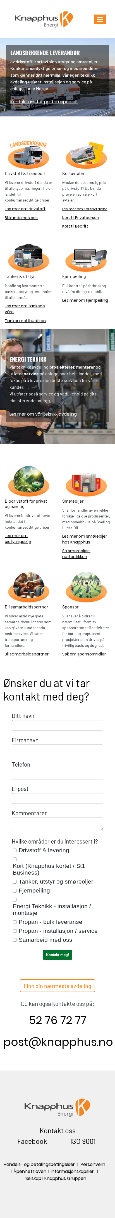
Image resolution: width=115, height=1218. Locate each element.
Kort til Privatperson (80, 217)
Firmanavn (25, 739)
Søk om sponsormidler (84, 654)
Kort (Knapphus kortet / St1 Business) (49, 869)
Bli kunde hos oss (21, 218)
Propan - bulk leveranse (50, 922)
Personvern (93, 1164)
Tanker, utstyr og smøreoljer (56, 881)
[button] (57, 985)
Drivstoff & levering (44, 850)
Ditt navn (23, 715)
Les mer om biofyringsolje (18, 538)
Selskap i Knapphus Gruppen (55, 1178)
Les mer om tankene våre (25, 309)
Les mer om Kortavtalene (84, 209)
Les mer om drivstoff (25, 209)
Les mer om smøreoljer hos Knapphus (84, 539)
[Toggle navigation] (100, 19)
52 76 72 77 (57, 1020)
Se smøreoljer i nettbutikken (76, 553)
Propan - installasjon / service (58, 930)
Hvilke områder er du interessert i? (55, 841)
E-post (20, 788)
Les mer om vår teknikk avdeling (43, 414)
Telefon (21, 764)
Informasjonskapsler (72, 1171)
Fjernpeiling (34, 890)
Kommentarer (29, 812)
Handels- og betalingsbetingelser (39, 1164)
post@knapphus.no (58, 1042)
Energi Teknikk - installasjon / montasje (52, 909)
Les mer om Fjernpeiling (85, 300)
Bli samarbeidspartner (27, 654)
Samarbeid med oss (45, 939)
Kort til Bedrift (75, 226)
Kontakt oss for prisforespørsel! (44, 102)
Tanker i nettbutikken (25, 321)
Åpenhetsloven (30, 1171)
